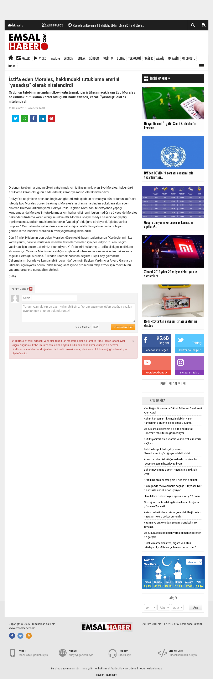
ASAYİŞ (160, 58)
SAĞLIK (148, 58)
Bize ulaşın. (125, 652)
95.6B (163, 338)
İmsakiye (55, 58)
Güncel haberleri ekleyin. (182, 652)
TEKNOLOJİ (134, 58)
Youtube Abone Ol (156, 372)
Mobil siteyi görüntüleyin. (33, 652)
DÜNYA (121, 58)
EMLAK (81, 58)
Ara (195, 607)
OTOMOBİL (188, 58)
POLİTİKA (108, 58)
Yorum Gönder (21, 288)
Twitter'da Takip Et (190, 350)
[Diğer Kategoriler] (201, 65)
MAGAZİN (173, 58)
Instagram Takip (189, 372)
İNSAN (12, 65)
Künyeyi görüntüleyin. (81, 652)
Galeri (26, 58)
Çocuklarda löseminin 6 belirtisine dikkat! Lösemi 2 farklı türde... (108, 25)
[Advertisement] (106, 9)
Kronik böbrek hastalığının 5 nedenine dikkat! (171, 479)
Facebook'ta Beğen (156, 350)
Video (42, 58)
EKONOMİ (69, 58)
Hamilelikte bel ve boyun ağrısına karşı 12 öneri (172, 496)
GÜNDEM (94, 58)
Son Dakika (157, 400)
